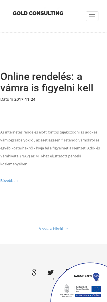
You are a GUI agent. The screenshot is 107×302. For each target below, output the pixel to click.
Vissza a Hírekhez (53, 228)
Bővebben (9, 180)
